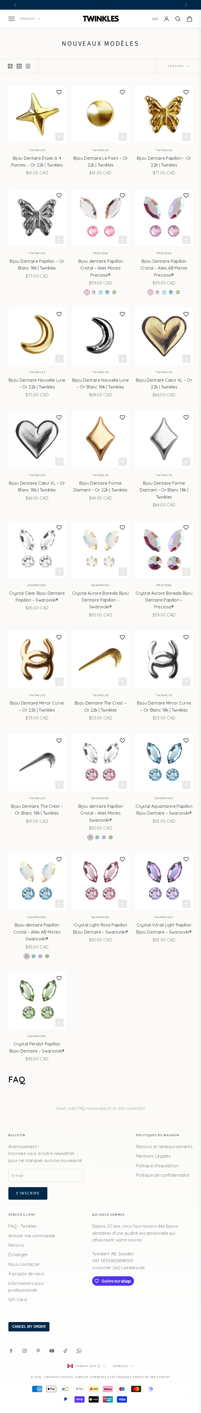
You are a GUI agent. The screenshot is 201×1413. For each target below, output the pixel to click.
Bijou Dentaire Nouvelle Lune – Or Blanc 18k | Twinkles (100, 383)
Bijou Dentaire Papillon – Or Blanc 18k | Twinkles (37, 265)
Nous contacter (24, 1264)
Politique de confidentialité (162, 1175)
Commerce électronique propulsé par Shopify (130, 1377)
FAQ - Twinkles (22, 1226)
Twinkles (37, 150)
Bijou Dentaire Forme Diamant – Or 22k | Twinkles (101, 486)
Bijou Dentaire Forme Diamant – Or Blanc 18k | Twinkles (164, 490)
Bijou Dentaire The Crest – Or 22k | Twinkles (100, 706)
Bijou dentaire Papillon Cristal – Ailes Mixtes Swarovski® (100, 813)
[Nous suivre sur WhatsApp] (79, 1350)
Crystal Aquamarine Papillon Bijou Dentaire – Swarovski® (164, 810)
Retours (16, 1245)
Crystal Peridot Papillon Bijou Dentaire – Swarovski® (37, 1047)
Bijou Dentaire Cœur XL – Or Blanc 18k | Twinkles (37, 486)
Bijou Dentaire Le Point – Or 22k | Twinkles (100, 162)
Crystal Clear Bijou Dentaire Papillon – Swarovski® (37, 597)
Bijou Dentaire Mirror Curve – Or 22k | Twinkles (37, 706)
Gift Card (17, 1299)
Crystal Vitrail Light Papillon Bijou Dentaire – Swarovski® (164, 928)
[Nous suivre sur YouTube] (51, 1350)
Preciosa (100, 253)
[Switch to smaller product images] (19, 66)
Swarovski (37, 585)
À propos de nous (26, 1273)
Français (27, 19)
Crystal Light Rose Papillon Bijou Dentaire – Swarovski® (100, 928)
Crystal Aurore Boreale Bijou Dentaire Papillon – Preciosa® (164, 600)
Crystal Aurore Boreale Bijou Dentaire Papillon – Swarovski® (100, 600)
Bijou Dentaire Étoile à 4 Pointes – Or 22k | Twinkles (37, 162)
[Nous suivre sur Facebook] (11, 1350)
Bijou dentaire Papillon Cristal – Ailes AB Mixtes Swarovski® (37, 931)
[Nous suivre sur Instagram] (24, 1350)
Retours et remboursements (164, 1146)
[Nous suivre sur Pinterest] (38, 1350)
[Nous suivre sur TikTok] (65, 1350)
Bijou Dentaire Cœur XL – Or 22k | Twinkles (164, 383)
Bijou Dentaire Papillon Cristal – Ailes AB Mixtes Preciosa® (164, 268)
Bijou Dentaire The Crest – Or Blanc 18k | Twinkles (37, 810)
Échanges (18, 1254)
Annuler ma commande (31, 1235)
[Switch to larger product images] (10, 66)
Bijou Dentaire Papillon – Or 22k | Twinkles (164, 162)
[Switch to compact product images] (28, 66)
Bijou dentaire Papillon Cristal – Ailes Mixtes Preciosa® (100, 268)
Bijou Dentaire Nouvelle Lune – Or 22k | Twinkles (37, 383)
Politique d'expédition (157, 1165)
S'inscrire (28, 1193)
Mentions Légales (153, 1156)
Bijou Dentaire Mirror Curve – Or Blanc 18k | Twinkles (164, 706)
